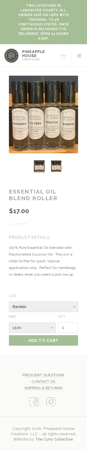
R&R (12, 316)
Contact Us (43, 382)
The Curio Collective (54, 439)
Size (13, 296)
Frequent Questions (43, 375)
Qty (61, 316)
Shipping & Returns (43, 388)
